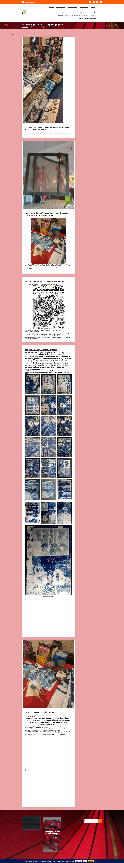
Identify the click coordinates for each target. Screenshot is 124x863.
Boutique (93, 7)
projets (62, 312)
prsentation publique (32, 211)
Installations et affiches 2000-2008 (75, 9)
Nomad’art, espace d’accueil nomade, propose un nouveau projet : (73, 15)
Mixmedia (52, 709)
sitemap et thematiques (90, 9)
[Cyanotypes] (48, 786)
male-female (44, 312)
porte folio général (84, 7)
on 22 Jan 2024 (33, 708)
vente (46, 710)
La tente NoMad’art (72, 7)
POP (35, 710)
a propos (50, 9)
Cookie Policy (93, 12)
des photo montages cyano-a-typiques (41, 350)
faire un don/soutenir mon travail (70, 12)
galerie (60, 271)
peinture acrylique (61, 709)
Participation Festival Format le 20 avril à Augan (44, 281)
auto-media (35, 210)
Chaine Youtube (83, 12)
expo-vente (42, 127)
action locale (32, 127)
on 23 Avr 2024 (33, 125)
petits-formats (59, 210)
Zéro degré (93, 15)
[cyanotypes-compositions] (48, 616)
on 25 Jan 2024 (32, 311)
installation (54, 127)
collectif (44, 271)
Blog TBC (63, 9)
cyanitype (36, 709)
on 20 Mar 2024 (32, 270)
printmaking (62, 127)
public (43, 710)
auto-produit (40, 210)
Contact (56, 9)
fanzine (46, 127)
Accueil (24, 27)
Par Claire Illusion (42, 125)
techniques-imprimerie (31, 314)
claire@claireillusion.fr (30, 2)
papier (58, 127)
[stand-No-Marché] (48, 752)
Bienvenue (51, 7)
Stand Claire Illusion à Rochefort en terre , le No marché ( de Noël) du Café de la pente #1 (48, 214)
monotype (50, 312)
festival (50, 127)
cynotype (37, 127)
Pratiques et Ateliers (60, 7)
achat (31, 210)
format (48, 284)
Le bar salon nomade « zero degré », (87, 18)
